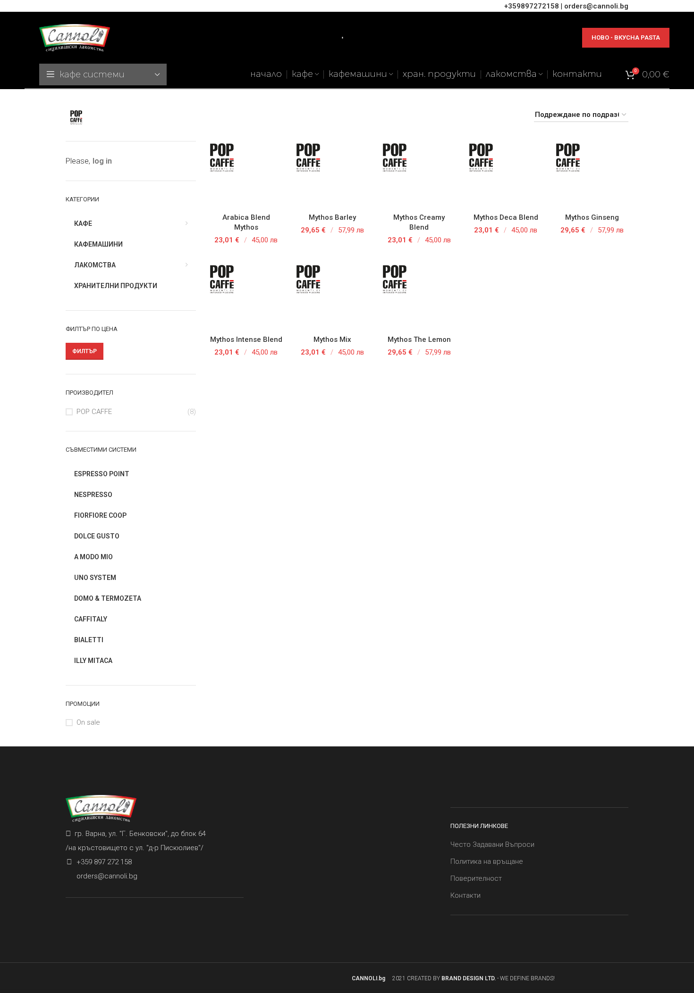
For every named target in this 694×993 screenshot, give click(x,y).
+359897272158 (531, 6)
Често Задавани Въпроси (492, 844)
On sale (88, 722)
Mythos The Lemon (419, 339)
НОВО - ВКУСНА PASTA (626, 37)
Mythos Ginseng (592, 217)
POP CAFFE (94, 411)
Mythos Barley (332, 217)
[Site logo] (74, 37)
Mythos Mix (332, 339)
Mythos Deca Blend (506, 217)
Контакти (465, 895)
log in (102, 161)
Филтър (84, 351)
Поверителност (476, 878)
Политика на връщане (486, 861)
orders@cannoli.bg (596, 6)
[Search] (339, 37)
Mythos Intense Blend (246, 339)
